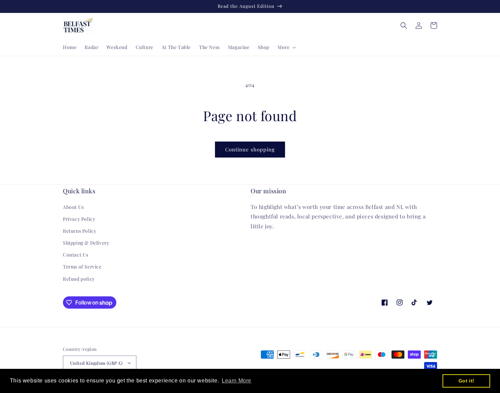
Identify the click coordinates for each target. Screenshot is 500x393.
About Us (73, 207)
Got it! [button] (466, 380)
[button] (286, 47)
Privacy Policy (79, 219)
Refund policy (79, 279)
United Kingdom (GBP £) (96, 363)
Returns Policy (79, 231)
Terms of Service (82, 266)
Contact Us (75, 254)
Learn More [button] (236, 380)
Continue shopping (250, 149)
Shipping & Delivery (86, 243)
